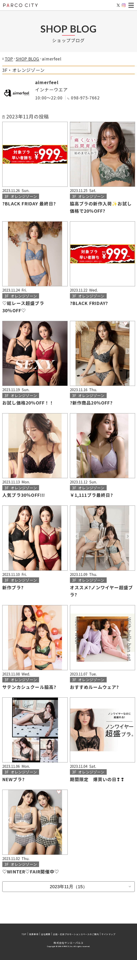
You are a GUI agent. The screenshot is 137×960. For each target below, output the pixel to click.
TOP (24, 934)
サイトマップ (108, 934)
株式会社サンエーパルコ (68, 943)
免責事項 (33, 934)
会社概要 (45, 934)
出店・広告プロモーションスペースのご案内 (76, 934)
